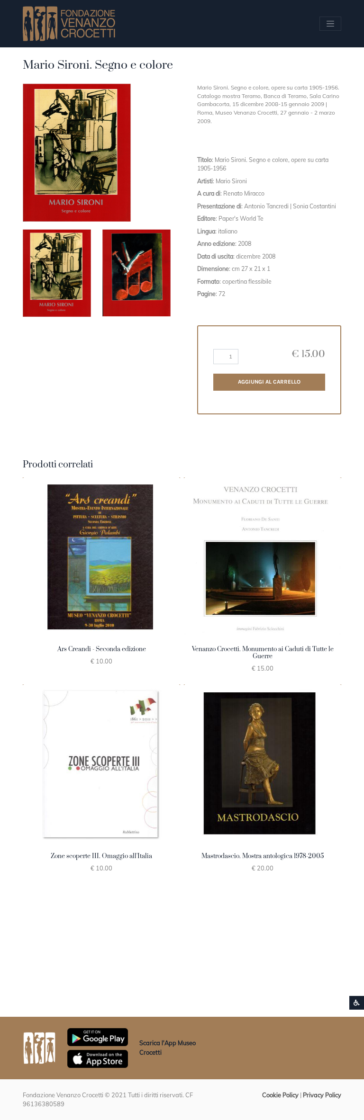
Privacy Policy (322, 1095)
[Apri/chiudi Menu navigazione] (330, 24)
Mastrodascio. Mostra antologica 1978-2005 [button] (262, 856)
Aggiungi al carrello (269, 381)
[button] (57, 273)
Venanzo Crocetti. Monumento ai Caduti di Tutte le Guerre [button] (263, 652)
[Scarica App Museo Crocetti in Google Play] (97, 1036)
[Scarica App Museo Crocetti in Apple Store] (97, 1058)
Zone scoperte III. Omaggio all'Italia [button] (101, 856)
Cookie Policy (280, 1095)
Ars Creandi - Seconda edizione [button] (101, 649)
